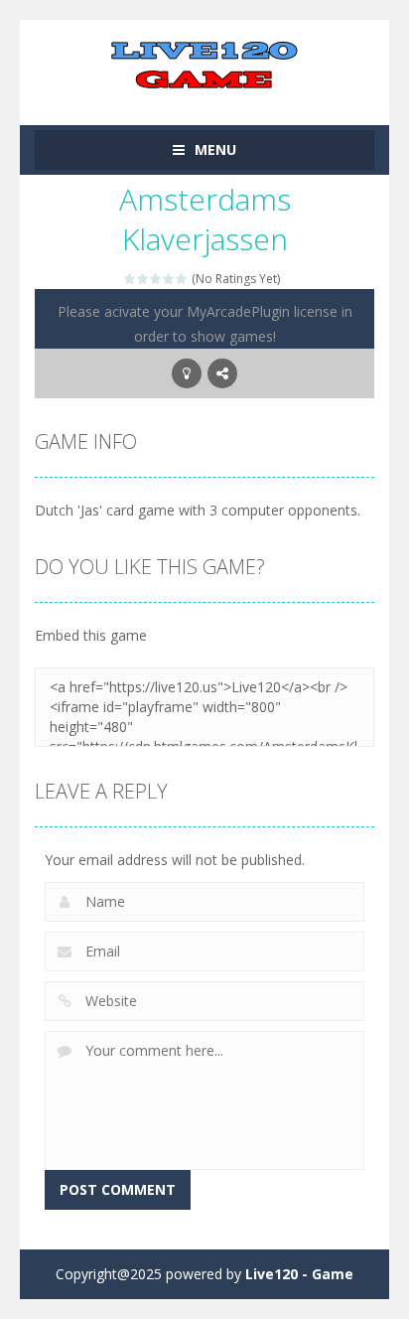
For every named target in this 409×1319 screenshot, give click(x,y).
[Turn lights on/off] (187, 373)
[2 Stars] (143, 278)
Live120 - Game (299, 1273)
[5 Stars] (182, 278)
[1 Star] (130, 278)
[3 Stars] (156, 278)
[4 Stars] (169, 278)
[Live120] (204, 63)
